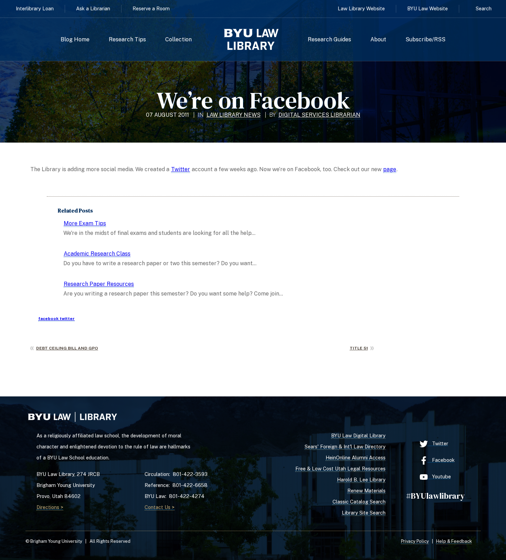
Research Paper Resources (99, 284)
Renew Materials (366, 491)
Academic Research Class (97, 253)
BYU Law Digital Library (358, 435)
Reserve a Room (151, 8)
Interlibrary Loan (35, 8)
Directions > (49, 507)
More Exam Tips (85, 223)
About (378, 39)
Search (484, 8)
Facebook (441, 460)
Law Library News (234, 115)
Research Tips (127, 39)
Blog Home (75, 39)
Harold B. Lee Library (361, 480)
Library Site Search (364, 513)
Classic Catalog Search (359, 502)
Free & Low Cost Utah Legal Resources (340, 468)
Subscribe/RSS (425, 39)
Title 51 (359, 348)
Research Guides (329, 39)
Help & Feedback (454, 541)
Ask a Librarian (93, 8)
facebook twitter (56, 318)
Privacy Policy (415, 541)
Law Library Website (361, 8)
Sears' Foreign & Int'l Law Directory (345, 446)
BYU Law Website (427, 8)
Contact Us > (160, 507)
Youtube (439, 476)
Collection (178, 39)
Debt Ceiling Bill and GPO (67, 348)
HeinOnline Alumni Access (356, 457)
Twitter (180, 169)
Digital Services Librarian (319, 115)
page (389, 169)
